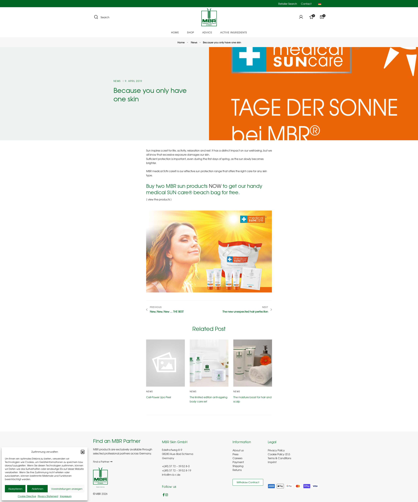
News (117, 81)
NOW (215, 185)
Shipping (238, 466)
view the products (159, 199)
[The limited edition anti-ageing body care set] (209, 363)
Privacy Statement (48, 496)
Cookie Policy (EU (278, 454)
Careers (237, 458)
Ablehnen (37, 489)
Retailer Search (287, 4)
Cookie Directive (27, 496)
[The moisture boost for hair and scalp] (252, 363)
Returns (237, 470)
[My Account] (301, 17)
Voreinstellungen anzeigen (66, 489)
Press (235, 454)
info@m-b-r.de (171, 475)
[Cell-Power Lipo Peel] (165, 363)
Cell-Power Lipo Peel (158, 397)
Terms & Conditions (279, 458)
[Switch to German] (320, 3)
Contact (306, 4)
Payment (238, 462)
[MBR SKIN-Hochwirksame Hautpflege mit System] (209, 17)
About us (238, 450)
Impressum (66, 496)
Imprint (272, 462)
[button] (82, 451)
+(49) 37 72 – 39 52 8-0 (176, 466)
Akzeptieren (15, 489)
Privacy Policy (276, 450)
